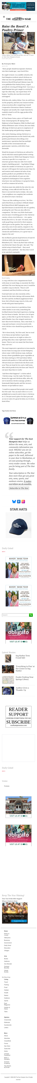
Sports (6, 1000)
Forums (6, 786)
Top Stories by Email (7, 1066)
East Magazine (7, 1004)
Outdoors (7, 998)
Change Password (7, 1054)
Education (7, 948)
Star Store (7, 1046)
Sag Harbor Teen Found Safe (23, 656)
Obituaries (7, 937)
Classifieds (7, 1041)
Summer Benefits (6, 967)
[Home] (18, 18)
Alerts (6, 1051)
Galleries (7, 961)
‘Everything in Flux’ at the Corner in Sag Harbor (25, 668)
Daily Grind (7, 945)
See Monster (8, 964)
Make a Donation (7, 1058)
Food (5, 987)
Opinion (6, 1017)
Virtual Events (6, 971)
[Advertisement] (18, 871)
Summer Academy (7, 1062)
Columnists (7, 1020)
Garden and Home (10, 411)
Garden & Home (7, 1008)
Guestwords (7, 1025)
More (5, 1033)
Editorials (7, 1022)
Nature (6, 995)
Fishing (6, 984)
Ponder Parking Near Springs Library (24, 678)
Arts (5, 956)
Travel (6, 982)
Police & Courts (6, 934)
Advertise (7, 1038)
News (6, 931)
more (3, 551)
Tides (5, 1011)
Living (6, 979)
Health (6, 992)
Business (7, 940)
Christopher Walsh (9, 63)
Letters (6, 1027)
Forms (6, 1043)
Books (6, 958)
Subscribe (7, 1048)
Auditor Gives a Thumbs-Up (22, 689)
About (6, 1035)
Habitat (6, 990)
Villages (6, 950)
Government (8, 943)
